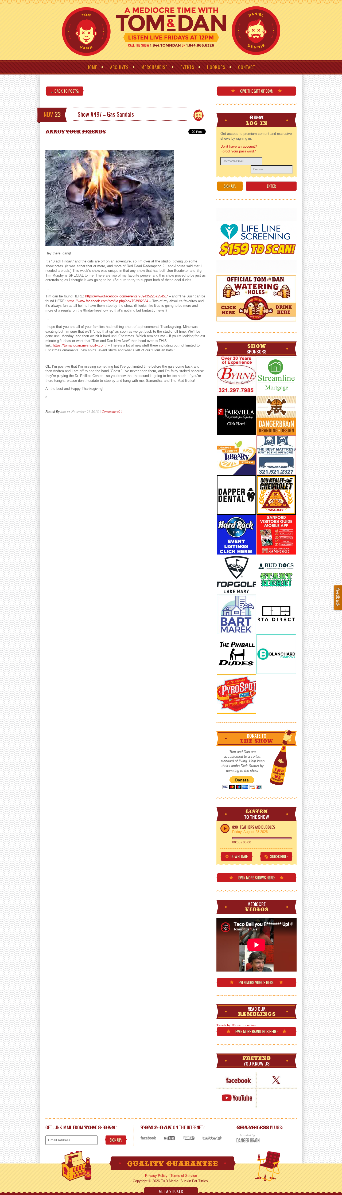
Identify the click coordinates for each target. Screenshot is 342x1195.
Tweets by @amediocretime (236, 1025)
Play (225, 828)
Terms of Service (183, 1176)
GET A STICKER (171, 1191)
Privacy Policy (156, 1176)
